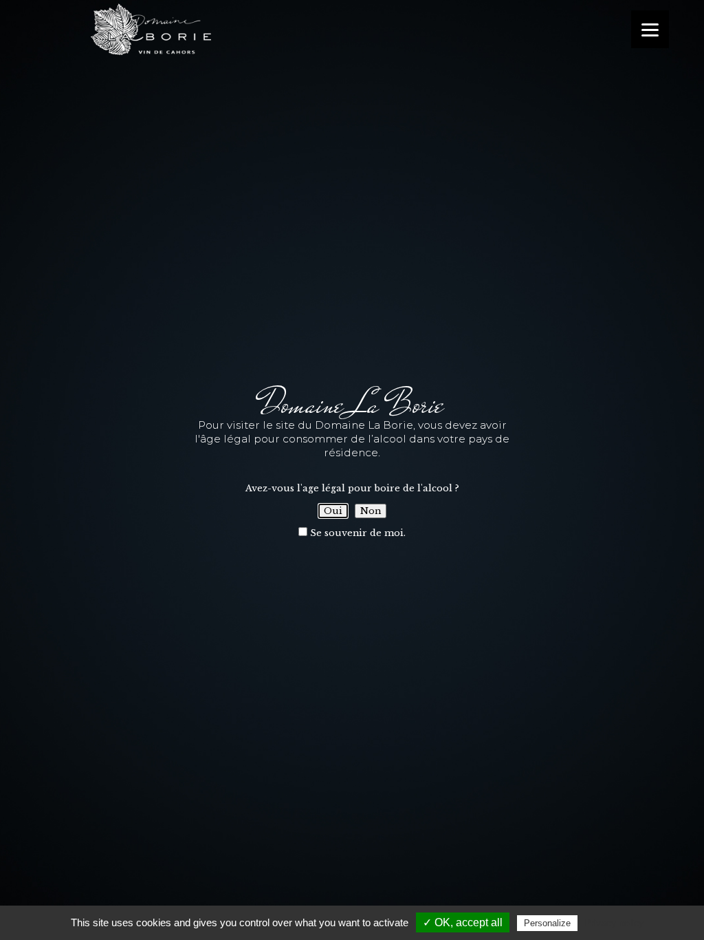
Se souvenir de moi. (356, 533)
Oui (333, 511)
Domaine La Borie (221, 29)
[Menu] (650, 29)
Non (370, 511)
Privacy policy (614, 922)
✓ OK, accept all (463, 922)
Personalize (547, 923)
